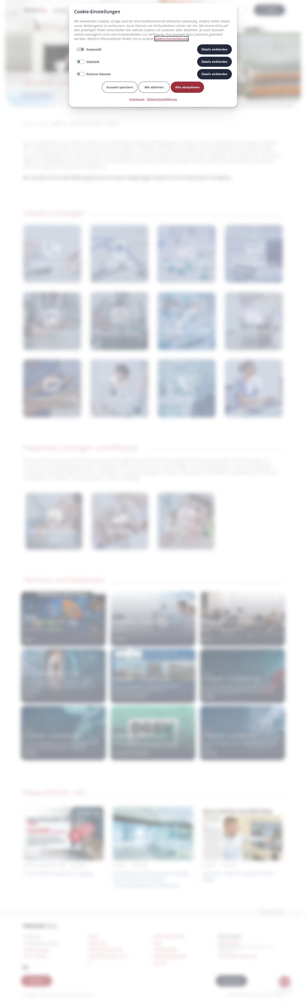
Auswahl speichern (119, 87)
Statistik (92, 62)
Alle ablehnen (154, 87)
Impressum (136, 99)
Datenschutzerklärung (171, 39)
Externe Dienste (98, 74)
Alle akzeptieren (187, 87)
